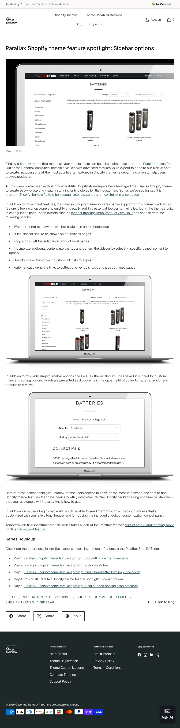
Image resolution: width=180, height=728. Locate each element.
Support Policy (60, 681)
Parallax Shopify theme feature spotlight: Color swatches (66, 565)
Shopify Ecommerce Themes (102, 597)
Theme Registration (64, 661)
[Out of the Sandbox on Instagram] (145, 655)
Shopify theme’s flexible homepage (45, 194)
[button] (67, 15)
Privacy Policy (104, 661)
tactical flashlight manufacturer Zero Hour (102, 213)
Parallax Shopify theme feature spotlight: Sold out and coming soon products (81, 586)
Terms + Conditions (107, 667)
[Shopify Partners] (161, 4)
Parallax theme (154, 164)
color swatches (83, 194)
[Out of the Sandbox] (11, 20)
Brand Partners (104, 654)
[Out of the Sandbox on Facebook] (139, 655)
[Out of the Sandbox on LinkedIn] (151, 655)
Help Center (58, 654)
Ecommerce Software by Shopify (60, 704)
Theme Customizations (67, 667)
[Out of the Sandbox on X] (158, 655)
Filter (11, 597)
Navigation (33, 597)
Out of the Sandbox (26, 704)
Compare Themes (63, 675)
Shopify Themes (20, 602)
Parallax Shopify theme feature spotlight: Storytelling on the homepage (75, 558)
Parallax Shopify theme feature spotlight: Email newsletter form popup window (82, 572)
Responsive (60, 597)
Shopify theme (30, 164)
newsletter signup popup (120, 194)
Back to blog (164, 602)
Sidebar (47, 602)
